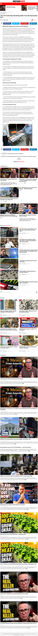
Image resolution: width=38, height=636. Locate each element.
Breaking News (28, 218)
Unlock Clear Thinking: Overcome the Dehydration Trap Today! (14, 593)
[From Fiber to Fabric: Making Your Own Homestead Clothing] (28, 305)
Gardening (24, 219)
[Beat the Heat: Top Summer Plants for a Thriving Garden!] (19, 522)
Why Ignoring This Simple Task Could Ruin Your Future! (27, 215)
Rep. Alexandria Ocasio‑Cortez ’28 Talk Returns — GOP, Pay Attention (28, 188)
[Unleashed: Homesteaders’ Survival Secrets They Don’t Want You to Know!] (9, 322)
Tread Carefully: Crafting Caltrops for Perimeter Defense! (27, 272)
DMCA (25, 633)
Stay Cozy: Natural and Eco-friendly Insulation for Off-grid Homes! (8, 311)
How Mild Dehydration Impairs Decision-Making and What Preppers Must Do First (18, 623)
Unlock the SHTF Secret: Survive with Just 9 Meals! (10, 7)
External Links (34, 633)
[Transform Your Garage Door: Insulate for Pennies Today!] (9, 340)
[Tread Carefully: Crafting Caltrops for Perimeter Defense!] (9, 274)
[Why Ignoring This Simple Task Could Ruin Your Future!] (28, 209)
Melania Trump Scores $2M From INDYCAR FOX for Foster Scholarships (8, 215)
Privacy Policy (22, 634)
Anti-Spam (28, 633)
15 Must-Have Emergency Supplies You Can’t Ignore (28, 329)
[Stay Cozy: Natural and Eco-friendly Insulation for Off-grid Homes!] (9, 305)
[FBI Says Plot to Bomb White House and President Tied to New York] (9, 192)
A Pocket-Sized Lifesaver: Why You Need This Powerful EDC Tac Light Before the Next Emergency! (28, 251)
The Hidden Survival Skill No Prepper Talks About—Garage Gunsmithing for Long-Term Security (27, 240)
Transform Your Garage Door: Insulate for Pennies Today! (8, 347)
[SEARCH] (37, 4)
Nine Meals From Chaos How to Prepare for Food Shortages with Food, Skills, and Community (33, 8)
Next (37, 8)
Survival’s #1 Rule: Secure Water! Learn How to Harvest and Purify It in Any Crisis (28, 230)
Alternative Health (22, 218)
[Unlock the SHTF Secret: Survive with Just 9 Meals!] (2, 8)
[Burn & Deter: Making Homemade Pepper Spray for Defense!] (9, 285)
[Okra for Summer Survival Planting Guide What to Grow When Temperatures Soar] (19, 552)
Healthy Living (29, 219)
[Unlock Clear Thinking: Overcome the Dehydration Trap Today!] (19, 582)
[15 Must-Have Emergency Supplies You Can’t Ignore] (28, 322)
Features (32, 218)
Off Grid (10, 184)
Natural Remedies (3, 184)
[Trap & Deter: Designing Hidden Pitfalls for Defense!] (9, 264)
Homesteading (33, 219)
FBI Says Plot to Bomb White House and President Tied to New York (9, 199)
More (23, 383)
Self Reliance (7, 225)
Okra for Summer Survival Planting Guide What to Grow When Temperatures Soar (18, 564)
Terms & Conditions (16, 634)
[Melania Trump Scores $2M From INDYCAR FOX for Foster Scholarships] (9, 209)
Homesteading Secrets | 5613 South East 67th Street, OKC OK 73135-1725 (13, 633)
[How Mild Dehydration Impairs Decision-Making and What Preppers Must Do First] (19, 611)
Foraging (20, 219)
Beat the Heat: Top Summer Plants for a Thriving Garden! (13, 534)
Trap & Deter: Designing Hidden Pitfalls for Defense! (28, 261)
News (7, 184)
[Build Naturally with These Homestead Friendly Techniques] (28, 340)
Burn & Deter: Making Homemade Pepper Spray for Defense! (28, 282)
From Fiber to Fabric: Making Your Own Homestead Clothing (28, 311)
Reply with (36, 292)
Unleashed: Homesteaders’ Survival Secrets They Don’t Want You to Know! (8, 329)
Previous (0, 8)
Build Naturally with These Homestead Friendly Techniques (27, 347)
